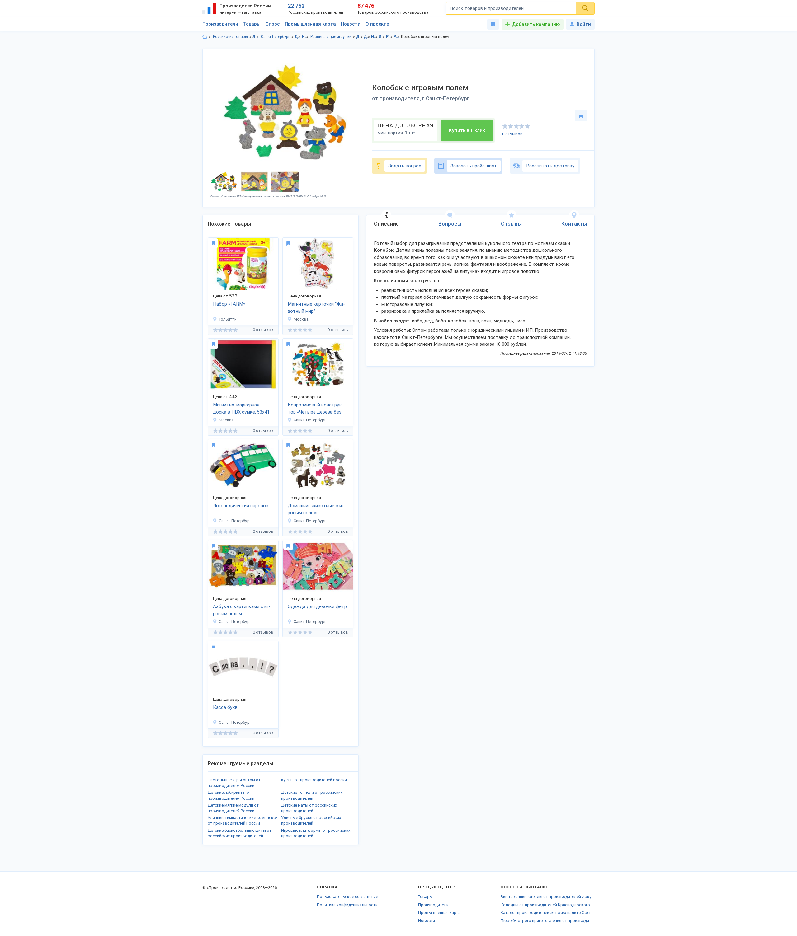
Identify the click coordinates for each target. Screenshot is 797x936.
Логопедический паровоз (240, 505)
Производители (220, 24)
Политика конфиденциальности (347, 904)
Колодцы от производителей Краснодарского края (548, 904)
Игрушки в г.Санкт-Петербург (382, 37)
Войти (584, 24)
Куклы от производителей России (314, 780)
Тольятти (228, 319)
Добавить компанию (536, 24)
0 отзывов (512, 134)
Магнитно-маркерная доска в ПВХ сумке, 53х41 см (241, 409)
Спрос (273, 24)
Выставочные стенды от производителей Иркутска (548, 896)
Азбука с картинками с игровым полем (242, 610)
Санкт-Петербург (275, 37)
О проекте (377, 24)
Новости (351, 24)
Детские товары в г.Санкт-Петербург (367, 37)
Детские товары (298, 37)
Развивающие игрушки (330, 37)
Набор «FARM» (229, 304)
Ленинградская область (255, 37)
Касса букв (225, 707)
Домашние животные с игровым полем (317, 509)
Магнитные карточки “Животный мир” (316, 307)
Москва (301, 319)
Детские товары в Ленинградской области (359, 37)
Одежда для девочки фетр (317, 606)
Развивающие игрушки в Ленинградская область (389, 37)
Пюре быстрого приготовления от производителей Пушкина (548, 920)
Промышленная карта (310, 24)
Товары (252, 24)
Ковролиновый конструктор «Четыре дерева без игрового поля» (316, 409)
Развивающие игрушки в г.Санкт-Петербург (397, 37)
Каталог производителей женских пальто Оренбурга (548, 912)
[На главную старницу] (204, 37)
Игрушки (305, 37)
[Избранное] (493, 24)
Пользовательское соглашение (347, 896)
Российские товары (230, 37)
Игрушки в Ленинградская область (374, 37)
